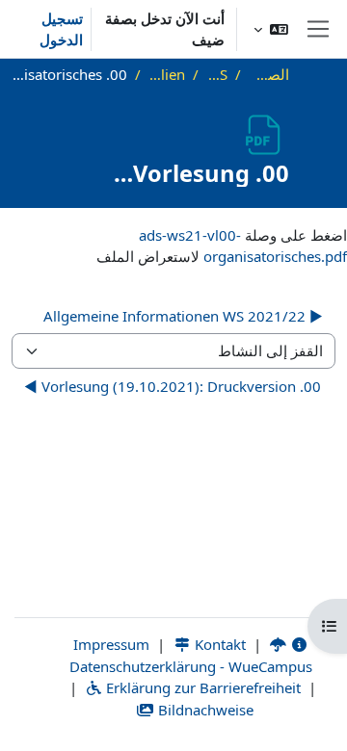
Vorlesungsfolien (166, 74)
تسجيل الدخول (61, 29)
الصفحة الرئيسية (269, 74)
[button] (271, 29)
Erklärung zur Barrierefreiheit (201, 687)
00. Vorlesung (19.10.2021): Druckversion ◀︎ (172, 386)
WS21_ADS (216, 74)
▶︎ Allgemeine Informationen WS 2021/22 (183, 315)
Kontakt (218, 644)
